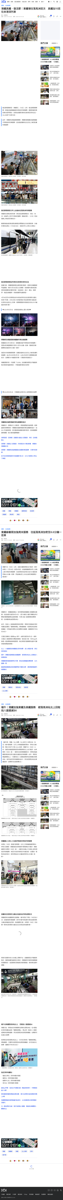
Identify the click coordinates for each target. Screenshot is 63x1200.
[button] (54, 16)
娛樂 (12, 1)
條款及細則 (50, 1194)
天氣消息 (24, 1)
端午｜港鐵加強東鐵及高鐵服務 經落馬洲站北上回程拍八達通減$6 (19, 656)
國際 (36, 1)
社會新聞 (7, 5)
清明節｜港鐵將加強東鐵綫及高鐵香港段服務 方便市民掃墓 (19, 451)
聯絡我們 (37, 1194)
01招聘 (14, 1194)
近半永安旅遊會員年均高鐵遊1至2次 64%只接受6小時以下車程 (19, 457)
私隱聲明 (43, 1194)
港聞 (8, 1)
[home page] (4, 2)
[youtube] (55, 1190)
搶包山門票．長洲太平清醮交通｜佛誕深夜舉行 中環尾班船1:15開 (19, 1089)
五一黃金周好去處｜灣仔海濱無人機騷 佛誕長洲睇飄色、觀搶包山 (19, 1107)
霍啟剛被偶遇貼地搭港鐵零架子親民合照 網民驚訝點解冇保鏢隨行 (19, 668)
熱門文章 (44, 43)
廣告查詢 (20, 1194)
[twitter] (61, 1190)
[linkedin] (58, 1190)
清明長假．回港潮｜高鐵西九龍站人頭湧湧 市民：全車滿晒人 (19, 439)
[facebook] (48, 1190)
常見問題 (31, 1194)
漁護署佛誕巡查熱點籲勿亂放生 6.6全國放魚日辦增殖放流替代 (18, 1101)
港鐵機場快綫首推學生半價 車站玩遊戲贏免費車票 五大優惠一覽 (19, 662)
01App (25, 1194)
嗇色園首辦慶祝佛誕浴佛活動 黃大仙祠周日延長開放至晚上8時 (19, 1095)
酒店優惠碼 (17, 1)
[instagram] (52, 1190)
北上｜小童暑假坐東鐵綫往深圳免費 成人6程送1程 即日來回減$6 (19, 650)
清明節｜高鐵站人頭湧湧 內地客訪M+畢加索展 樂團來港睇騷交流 (19, 445)
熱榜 (33, 1)
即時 (29, 1)
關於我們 (8, 1194)
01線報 (3, 1194)
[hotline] (19, 502)
